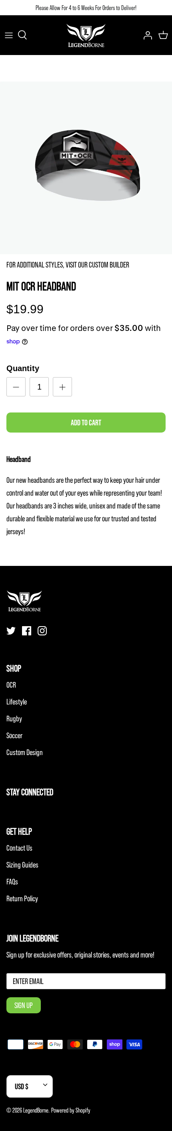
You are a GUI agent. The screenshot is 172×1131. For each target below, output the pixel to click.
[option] (86, 168)
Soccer (14, 735)
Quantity (22, 368)
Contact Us (19, 847)
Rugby (14, 718)
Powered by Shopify (70, 1110)
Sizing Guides (22, 864)
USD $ (21, 1086)
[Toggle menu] (9, 35)
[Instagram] (42, 630)
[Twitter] (11, 630)
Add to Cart (86, 422)
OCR (11, 684)
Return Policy (22, 898)
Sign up (23, 1005)
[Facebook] (26, 630)
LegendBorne (35, 1110)
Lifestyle (16, 701)
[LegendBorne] (86, 35)
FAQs (12, 881)
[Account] (145, 35)
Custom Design (24, 752)
